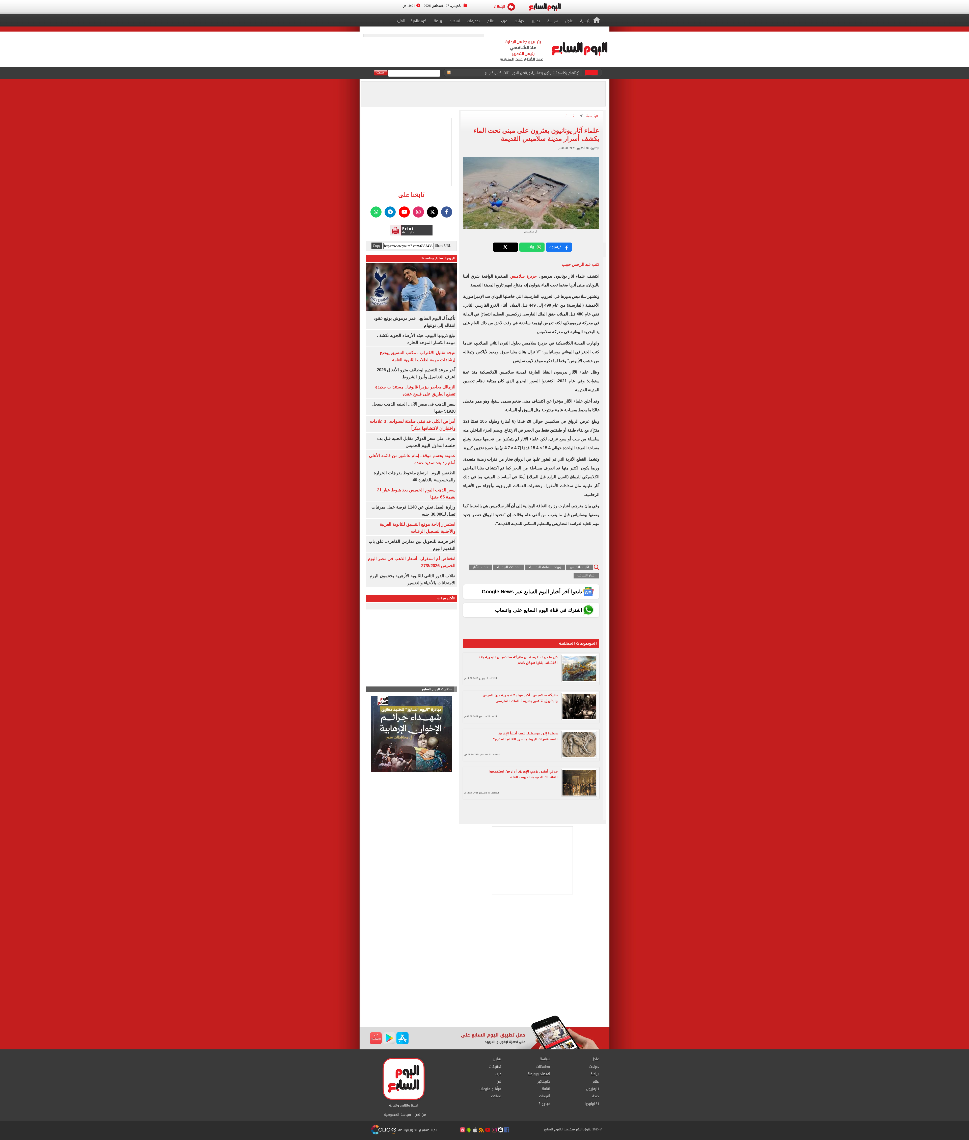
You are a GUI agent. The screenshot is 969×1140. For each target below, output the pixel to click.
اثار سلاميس (579, 567)
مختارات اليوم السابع (437, 689)
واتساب (528, 247)
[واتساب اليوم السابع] (376, 212)
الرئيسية (592, 116)
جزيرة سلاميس (523, 276)
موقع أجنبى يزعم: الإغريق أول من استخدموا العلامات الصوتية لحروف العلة (523, 774)
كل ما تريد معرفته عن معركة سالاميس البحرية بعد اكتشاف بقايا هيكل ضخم (518, 660)
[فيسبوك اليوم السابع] (446, 212)
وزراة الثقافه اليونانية (545, 567)
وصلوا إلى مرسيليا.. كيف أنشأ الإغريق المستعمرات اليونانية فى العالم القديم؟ (525, 736)
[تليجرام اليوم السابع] (390, 212)
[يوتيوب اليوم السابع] (404, 212)
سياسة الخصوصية (397, 1114)
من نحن (420, 1114)
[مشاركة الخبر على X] (505, 247)
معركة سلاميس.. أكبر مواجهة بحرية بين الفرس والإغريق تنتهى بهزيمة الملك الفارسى (520, 698)
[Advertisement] (484, 974)
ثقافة (570, 116)
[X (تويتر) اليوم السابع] (432, 212)
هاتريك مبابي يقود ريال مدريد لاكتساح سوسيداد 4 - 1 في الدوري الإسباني (526, 75)
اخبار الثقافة (586, 575)
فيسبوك (555, 247)
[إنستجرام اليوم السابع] (418, 212)
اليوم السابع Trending (438, 258)
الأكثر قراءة (446, 598)
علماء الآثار (481, 567)
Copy (377, 246)
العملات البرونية (509, 567)
